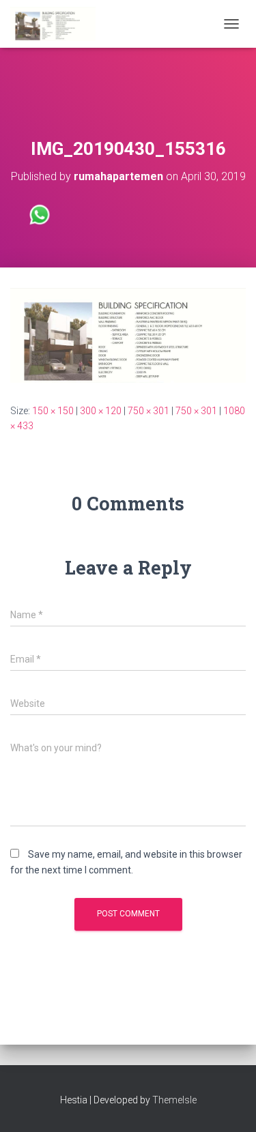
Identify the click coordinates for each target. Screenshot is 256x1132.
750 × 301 (148, 410)
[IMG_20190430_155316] (128, 334)
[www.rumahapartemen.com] (58, 24)
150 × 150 (53, 410)
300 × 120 (101, 410)
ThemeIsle (174, 1099)
